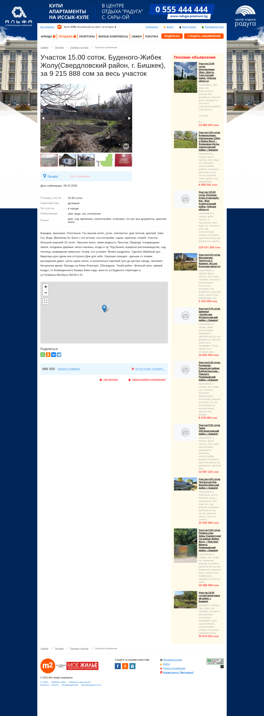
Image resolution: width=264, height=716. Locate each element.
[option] (132, 11)
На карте (53, 176)
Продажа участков (79, 47)
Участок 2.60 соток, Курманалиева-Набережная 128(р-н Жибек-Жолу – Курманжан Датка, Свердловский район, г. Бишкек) (210, 141)
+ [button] (45, 286)
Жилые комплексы (113, 36)
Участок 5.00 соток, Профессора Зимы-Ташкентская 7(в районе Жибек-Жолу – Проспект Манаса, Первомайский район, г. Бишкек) (210, 540)
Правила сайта (58, 682)
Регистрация (189, 27)
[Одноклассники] (48, 354)
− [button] (45, 292)
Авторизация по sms (91, 685)
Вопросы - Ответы (49, 685)
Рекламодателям (214, 27)
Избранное (152, 27)
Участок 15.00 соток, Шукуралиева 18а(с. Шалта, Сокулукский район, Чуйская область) (207, 72)
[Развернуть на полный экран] (46, 301)
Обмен (137, 36)
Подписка (172, 36)
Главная (44, 47)
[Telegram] (59, 354)
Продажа (66, 36)
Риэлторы (87, 36)
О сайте (44, 682)
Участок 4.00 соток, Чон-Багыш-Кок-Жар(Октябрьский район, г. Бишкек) (210, 483)
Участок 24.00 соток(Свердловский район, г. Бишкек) (209, 597)
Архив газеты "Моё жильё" (178, 672)
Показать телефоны (69, 369)
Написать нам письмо (80, 682)
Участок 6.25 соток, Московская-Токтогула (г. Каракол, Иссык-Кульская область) (210, 261)
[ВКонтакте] (53, 354)
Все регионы (47, 27)
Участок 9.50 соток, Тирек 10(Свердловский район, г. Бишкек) (210, 429)
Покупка (151, 36)
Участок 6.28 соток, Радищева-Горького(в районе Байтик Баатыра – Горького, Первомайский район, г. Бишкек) (210, 371)
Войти (170, 27)
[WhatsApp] (42, 354)
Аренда (46, 36)
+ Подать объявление (204, 36)
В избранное (82, 176)
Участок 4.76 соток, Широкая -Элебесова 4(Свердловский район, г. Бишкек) (210, 314)
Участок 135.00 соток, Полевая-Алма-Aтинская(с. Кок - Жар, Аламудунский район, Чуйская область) (209, 201)
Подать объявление (174, 668)
